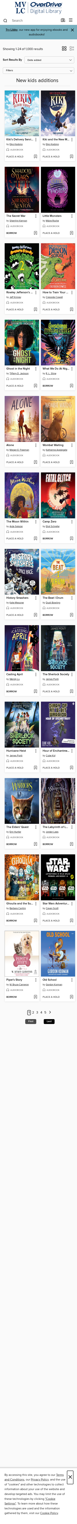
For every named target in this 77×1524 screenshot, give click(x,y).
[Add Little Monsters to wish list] (71, 233)
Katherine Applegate (56, 449)
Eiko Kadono (16, 144)
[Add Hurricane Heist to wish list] (35, 768)
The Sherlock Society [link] (56, 674)
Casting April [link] (14, 674)
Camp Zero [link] (49, 521)
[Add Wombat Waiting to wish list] (71, 462)
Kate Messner (17, 602)
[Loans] (63, 20)
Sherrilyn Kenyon (18, 220)
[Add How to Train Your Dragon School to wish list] (71, 309)
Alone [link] (10, 445)
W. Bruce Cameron (19, 984)
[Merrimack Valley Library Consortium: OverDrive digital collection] (38, 8)
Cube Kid (50, 755)
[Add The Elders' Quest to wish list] (35, 844)
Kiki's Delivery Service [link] (20, 139)
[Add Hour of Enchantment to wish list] (71, 768)
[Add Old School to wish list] (71, 997)
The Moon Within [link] (17, 521)
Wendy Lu (15, 679)
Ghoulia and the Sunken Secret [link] (20, 903)
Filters (9, 70)
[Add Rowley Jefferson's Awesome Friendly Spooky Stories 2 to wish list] (35, 309)
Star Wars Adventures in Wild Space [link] (56, 903)
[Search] (5, 20)
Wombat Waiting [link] (53, 445)
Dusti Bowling (53, 602)
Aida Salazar (16, 526)
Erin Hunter (15, 831)
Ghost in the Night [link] (18, 369)
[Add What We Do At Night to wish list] (71, 386)
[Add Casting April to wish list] (35, 691)
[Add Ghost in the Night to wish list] (35, 386)
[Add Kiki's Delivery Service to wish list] (35, 156)
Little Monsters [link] (52, 216)
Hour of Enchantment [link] (56, 751)
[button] (64, 50)
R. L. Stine (51, 373)
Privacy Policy (40, 1479)
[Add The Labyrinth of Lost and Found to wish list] (71, 844)
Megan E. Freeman (19, 449)
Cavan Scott (52, 908)
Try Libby (12, 30)
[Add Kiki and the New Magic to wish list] (71, 156)
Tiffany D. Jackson (19, 373)
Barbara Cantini (18, 908)
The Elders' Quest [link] (17, 827)
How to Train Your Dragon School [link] (56, 292)
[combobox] (31, 20)
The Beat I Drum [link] (53, 598)
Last (49, 1021)
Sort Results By (12, 60)
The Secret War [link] (15, 216)
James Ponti (52, 679)
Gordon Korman (54, 984)
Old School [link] (50, 980)
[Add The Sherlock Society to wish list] (71, 691)
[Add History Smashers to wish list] (35, 615)
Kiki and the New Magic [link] (56, 139)
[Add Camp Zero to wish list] (71, 538)
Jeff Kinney (15, 297)
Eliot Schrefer (53, 526)
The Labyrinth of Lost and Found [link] (56, 827)
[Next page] (50, 1013)
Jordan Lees (52, 831)
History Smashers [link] (17, 598)
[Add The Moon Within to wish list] (35, 538)
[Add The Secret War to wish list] (35, 233)
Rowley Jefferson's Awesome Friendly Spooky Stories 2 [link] (20, 292)
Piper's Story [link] (14, 980)
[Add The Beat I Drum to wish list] (71, 615)
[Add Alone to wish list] (35, 462)
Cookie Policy (49, 1513)
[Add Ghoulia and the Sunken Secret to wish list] (35, 920)
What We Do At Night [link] (56, 369)
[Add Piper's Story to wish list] (35, 997)
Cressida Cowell (54, 297)
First (30, 1021)
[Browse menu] (70, 20)
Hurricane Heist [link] (16, 751)
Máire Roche (52, 220)
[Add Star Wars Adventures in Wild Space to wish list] (71, 920)
